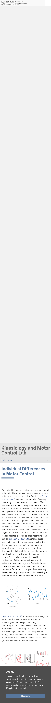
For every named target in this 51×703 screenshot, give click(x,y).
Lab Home (6, 460)
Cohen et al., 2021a (17, 538)
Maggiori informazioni (16, 688)
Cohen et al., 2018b (10, 616)
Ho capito (25, 695)
